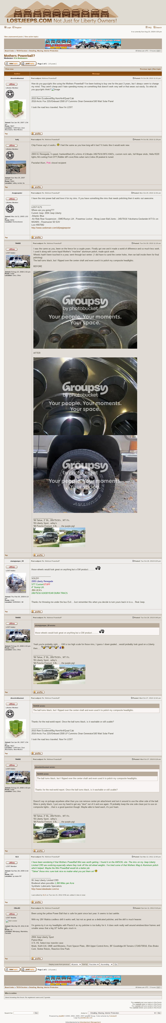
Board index (9, 51)
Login (8, 28)
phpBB (61, 1016)
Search (158, 28)
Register (18, 28)
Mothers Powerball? (19, 55)
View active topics (31, 37)
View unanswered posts (13, 37)
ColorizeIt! (113, 1016)
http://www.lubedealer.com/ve (45, 889)
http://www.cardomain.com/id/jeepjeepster (51, 228)
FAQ (150, 28)
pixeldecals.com (86, 1018)
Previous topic (146, 69)
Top (6, 134)
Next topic (157, 69)
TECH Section (21, 51)
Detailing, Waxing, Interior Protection (43, 51)
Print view (9, 69)
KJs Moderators (20, 58)
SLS (44, 895)
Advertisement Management (90, 1022)
